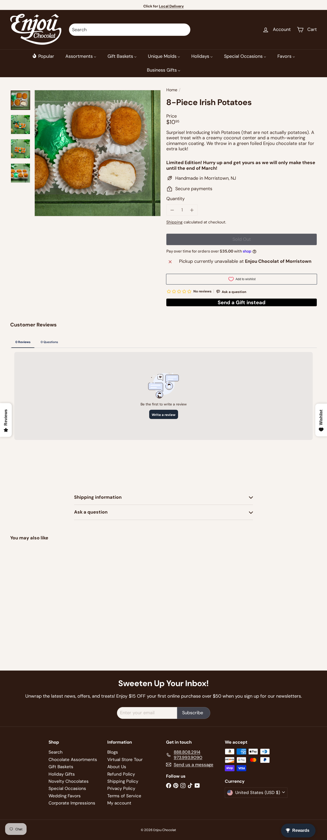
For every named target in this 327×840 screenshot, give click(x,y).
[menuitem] (43, 56)
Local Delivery (171, 6)
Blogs (112, 752)
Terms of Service (124, 796)
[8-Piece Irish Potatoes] (33, 586)
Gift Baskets (61, 766)
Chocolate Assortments (73, 759)
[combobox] (129, 30)
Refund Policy (121, 774)
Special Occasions (67, 788)
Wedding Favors (65, 796)
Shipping (174, 222)
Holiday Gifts (62, 774)
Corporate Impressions (72, 803)
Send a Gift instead (241, 302)
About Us (116, 766)
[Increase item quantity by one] (192, 210)
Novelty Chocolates (69, 781)
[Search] (184, 30)
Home (171, 89)
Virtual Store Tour (125, 759)
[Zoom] (97, 153)
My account (119, 803)
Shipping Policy (122, 781)
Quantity (175, 199)
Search (56, 752)
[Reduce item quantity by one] (172, 210)
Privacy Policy (121, 788)
